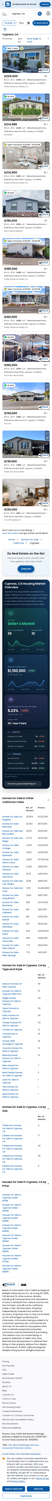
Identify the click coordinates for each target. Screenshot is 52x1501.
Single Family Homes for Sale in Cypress (11, 1001)
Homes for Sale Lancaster (10, 875)
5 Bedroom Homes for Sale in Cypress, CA (12, 1169)
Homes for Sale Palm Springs (10, 954)
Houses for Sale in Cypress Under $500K (11, 1238)
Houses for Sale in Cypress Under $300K (11, 1218)
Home (11, 539)
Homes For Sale (30, 539)
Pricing (5, 1361)
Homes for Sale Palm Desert (10, 947)
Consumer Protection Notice (16, 1448)
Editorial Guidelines (11, 1428)
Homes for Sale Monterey (10, 904)
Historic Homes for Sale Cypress (12, 985)
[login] (48, 13)
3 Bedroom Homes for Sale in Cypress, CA (12, 1148)
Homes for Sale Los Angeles (12, 818)
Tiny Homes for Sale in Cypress (10, 1088)
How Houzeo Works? (12, 1378)
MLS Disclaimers (10, 1424)
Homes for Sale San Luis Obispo (12, 882)
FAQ (4, 1370)
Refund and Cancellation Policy (18, 1419)
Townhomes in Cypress (10, 1035)
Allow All (38, 1488)
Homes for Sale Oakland (10, 911)
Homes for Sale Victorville (10, 940)
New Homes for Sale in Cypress (10, 1067)
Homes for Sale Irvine (10, 932)
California (18, 543)
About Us (6, 1386)
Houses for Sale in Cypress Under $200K (11, 1207)
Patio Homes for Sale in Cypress (10, 1017)
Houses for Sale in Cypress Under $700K (11, 1258)
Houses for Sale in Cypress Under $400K (11, 1228)
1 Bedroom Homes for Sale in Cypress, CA (12, 1128)
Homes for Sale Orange (10, 847)
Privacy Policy (9, 1403)
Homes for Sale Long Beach (10, 897)
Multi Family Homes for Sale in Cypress (12, 1074)
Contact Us (8, 1395)
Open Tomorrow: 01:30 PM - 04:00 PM (24, 144)
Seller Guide (8, 1374)
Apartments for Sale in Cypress (10, 1095)
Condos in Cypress (12, 1029)
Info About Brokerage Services (23, 1445)
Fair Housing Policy (11, 1407)
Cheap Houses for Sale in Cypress (12, 1024)
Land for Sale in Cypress (10, 1081)
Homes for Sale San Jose (12, 890)
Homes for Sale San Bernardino (12, 832)
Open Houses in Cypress (10, 1010)
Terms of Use (9, 1399)
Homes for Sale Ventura (10, 868)
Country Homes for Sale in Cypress (12, 1050)
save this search (10, 533)
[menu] (3, 13)
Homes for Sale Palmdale (10, 925)
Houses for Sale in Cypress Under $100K (11, 1197)
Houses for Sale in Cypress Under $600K (11, 1248)
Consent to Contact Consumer (18, 1415)
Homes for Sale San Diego (12, 840)
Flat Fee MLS (8, 1366)
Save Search (42, 23)
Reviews (6, 1382)
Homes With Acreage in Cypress (12, 1042)
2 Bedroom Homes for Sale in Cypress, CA (12, 1138)
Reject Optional (13, 1488)
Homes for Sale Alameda (10, 854)
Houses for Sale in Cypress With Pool (11, 992)
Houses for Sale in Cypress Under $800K (11, 1268)
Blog (4, 1390)
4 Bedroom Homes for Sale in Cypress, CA (12, 1158)
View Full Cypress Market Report (22, 784)
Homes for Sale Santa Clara (10, 861)
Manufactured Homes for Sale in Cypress (11, 1058)
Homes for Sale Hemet (10, 918)
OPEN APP (26, 568)
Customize (26, 1496)
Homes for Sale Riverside (10, 825)
